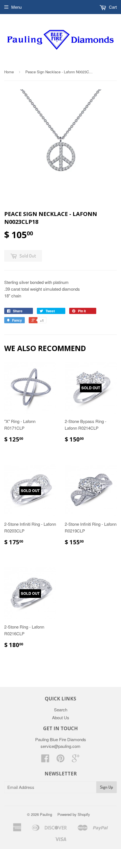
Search (60, 710)
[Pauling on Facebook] (45, 760)
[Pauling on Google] (75, 760)
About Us (60, 717)
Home (9, 71)
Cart (112, 7)
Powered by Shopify (73, 814)
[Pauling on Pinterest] (60, 760)
